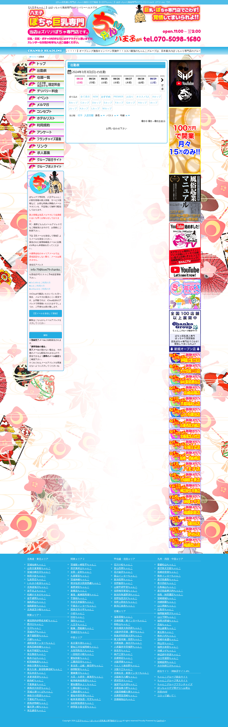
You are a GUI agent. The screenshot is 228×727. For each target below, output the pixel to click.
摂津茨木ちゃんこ (123, 680)
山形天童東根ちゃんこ (39, 568)
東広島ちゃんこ (165, 632)
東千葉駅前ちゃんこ (37, 635)
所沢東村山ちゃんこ (81, 568)
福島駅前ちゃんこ (36, 605)
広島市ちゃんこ (165, 609)
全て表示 (85, 96)
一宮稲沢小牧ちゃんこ (82, 654)
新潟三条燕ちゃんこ (124, 605)
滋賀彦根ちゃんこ (123, 616)
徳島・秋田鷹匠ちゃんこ (170, 594)
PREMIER (118, 96)
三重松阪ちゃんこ (80, 687)
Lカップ (95, 108)
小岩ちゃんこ (78, 613)
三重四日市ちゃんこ (81, 661)
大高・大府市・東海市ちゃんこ (87, 676)
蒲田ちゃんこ (78, 620)
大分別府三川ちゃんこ (169, 665)
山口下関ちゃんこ (166, 617)
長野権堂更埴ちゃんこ (125, 590)
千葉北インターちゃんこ (83, 605)
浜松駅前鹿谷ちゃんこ (82, 703)
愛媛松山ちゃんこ (166, 564)
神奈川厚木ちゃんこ (37, 665)
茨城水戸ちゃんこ (36, 631)
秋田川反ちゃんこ (36, 575)
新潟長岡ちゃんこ (123, 579)
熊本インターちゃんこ (169, 575)
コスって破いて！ (166, 695)
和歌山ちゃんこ (122, 624)
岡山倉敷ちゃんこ (166, 628)
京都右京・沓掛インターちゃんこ (131, 672)
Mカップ (107, 108)
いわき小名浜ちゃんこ (39, 583)
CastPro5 (160, 720)
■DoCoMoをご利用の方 (40, 282)
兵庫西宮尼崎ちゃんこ (125, 695)
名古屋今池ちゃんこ (81, 642)
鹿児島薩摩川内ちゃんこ (170, 590)
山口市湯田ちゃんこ (167, 658)
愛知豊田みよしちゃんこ (83, 684)
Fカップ (119, 102)
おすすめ (105, 96)
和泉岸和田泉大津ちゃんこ (128, 635)
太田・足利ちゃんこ (81, 571)
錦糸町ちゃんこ (35, 680)
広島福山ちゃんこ (166, 587)
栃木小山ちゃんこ (36, 658)
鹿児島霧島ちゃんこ (167, 579)
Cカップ (85, 102)
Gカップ (130, 102)
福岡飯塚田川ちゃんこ (169, 613)
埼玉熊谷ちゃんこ (36, 654)
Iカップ (153, 102)
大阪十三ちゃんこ (123, 669)
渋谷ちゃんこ (78, 617)
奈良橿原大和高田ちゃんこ (128, 628)
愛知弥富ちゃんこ (80, 658)
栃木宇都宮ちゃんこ (37, 650)
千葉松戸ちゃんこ (36, 699)
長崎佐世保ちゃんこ (167, 571)
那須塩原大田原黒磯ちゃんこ (86, 583)
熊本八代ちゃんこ (166, 635)
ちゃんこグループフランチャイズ (174, 684)
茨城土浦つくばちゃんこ (40, 691)
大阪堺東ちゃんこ (123, 661)
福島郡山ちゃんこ (36, 601)
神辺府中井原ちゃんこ (169, 654)
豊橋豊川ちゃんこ (80, 672)
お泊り (129, 96)
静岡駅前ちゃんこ (80, 669)
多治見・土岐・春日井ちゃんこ (87, 665)
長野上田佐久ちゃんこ (125, 601)
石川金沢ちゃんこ (123, 571)
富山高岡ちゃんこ (123, 568)
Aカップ (156, 96)
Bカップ (73, 102)
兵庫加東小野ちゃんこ (125, 687)
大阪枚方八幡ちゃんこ (125, 676)
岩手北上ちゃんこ (36, 590)
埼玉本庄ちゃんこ (36, 672)
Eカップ (108, 102)
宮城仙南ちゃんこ (36, 564)
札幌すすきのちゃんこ (39, 594)
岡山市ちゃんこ (165, 643)
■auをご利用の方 (37, 285)
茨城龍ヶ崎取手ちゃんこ (83, 564)
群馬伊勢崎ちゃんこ (37, 703)
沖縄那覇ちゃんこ (166, 601)
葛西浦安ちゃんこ (80, 587)
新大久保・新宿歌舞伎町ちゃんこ (44, 669)
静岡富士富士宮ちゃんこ (83, 706)
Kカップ (84, 108)
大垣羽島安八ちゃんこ (82, 650)
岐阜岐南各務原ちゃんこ (83, 680)
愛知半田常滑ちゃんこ (82, 695)
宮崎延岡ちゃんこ (166, 662)
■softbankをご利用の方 (39, 288)
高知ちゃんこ (164, 624)
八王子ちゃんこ (79, 624)
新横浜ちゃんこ (79, 590)
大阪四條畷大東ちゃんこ (127, 691)
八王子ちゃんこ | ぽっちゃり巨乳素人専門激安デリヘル (99, 720)
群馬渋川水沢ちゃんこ (39, 687)
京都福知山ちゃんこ (124, 699)
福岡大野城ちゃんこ (167, 620)
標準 (80, 115)
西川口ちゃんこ (35, 624)
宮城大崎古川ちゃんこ (39, 571)
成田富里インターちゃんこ (41, 642)
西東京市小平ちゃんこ (82, 609)
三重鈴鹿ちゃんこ (80, 691)
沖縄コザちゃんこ (166, 650)
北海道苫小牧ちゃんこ (39, 609)
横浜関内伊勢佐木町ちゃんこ (42, 620)
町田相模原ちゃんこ (37, 661)
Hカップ (142, 102)
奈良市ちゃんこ (122, 650)
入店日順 (88, 115)
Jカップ (73, 108)
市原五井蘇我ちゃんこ (82, 601)
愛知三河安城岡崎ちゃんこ (85, 646)
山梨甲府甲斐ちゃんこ (125, 587)
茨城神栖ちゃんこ (80, 579)
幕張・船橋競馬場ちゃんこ (85, 594)
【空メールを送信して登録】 (46, 313)
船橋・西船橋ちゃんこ (82, 628)
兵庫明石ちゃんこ (123, 658)
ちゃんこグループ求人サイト (172, 680)
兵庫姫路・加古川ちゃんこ (128, 642)
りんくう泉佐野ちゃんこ (127, 665)
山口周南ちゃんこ (166, 605)
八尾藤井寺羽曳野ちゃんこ (128, 646)
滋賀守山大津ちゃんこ (125, 684)
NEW (95, 96)
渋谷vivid (162, 691)
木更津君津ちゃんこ (37, 676)
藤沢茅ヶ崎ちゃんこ (37, 706)
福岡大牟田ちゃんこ (167, 646)
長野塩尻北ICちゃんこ (125, 598)
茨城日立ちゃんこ (80, 632)
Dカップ (96, 102)
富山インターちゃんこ (125, 575)
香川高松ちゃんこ (166, 583)
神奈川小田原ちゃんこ (39, 695)
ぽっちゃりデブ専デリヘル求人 (173, 687)
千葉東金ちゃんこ (36, 684)
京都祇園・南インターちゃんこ (130, 620)
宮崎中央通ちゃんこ (167, 639)
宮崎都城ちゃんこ (166, 598)
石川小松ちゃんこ (123, 564)
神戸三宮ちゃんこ (123, 654)
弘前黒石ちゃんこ (36, 579)
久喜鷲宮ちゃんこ (80, 575)
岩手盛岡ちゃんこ (36, 598)
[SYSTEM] (45, 84)
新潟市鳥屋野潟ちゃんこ (127, 594)
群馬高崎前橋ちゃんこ (39, 646)
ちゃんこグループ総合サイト (172, 676)
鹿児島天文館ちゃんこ (169, 568)
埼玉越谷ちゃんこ (36, 710)
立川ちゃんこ (34, 628)
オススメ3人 (142, 96)
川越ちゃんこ (34, 639)
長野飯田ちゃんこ (123, 583)
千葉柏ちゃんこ (79, 598)
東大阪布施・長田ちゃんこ (128, 639)
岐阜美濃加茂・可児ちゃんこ (86, 699)
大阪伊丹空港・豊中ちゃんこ (129, 631)
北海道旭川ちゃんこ (37, 587)
